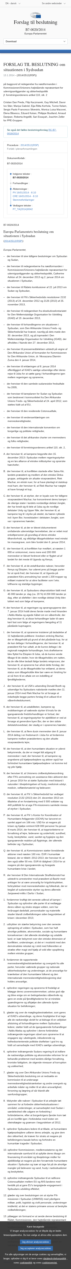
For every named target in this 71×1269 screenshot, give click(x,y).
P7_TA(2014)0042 (23, 209)
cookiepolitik (26, 1262)
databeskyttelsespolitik (54, 1258)
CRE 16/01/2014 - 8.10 (25, 196)
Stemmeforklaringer (23, 199)
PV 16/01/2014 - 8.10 (24, 192)
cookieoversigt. (49, 1262)
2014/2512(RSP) (30, 145)
